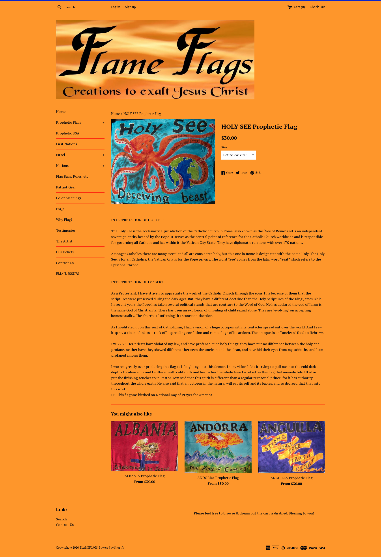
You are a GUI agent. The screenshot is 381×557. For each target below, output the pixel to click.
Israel (80, 154)
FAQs (60, 208)
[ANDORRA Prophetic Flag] (218, 447)
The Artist (64, 241)
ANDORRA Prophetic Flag (218, 477)
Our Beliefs (65, 252)
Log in (115, 7)
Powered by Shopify (111, 548)
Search (61, 519)
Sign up (130, 7)
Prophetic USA (67, 133)
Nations (80, 165)
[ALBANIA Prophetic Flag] (144, 446)
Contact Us (65, 262)
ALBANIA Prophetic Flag (144, 475)
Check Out (317, 7)
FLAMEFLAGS (89, 548)
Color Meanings (68, 198)
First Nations (66, 144)
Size (224, 147)
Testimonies (65, 230)
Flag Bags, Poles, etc (72, 176)
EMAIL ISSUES (67, 273)
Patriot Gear (66, 187)
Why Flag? (64, 219)
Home (60, 111)
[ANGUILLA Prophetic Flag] (291, 447)
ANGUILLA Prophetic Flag (291, 477)
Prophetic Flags (80, 122)
